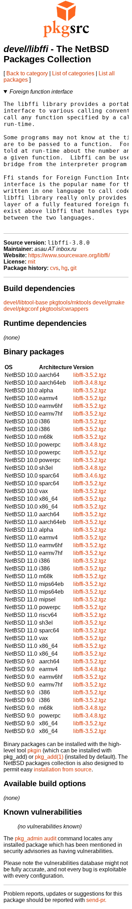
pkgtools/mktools (70, 302)
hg (64, 268)
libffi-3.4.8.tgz (89, 383)
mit (31, 262)
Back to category (27, 73)
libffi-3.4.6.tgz (89, 476)
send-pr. (96, 900)
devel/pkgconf (21, 309)
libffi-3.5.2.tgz (89, 375)
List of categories (73, 73)
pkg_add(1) (49, 757)
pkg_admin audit (35, 838)
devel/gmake (109, 302)
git (73, 268)
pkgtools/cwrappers (64, 309)
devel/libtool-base (26, 302)
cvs (54, 268)
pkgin (34, 750)
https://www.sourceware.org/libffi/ (69, 255)
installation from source (63, 769)
